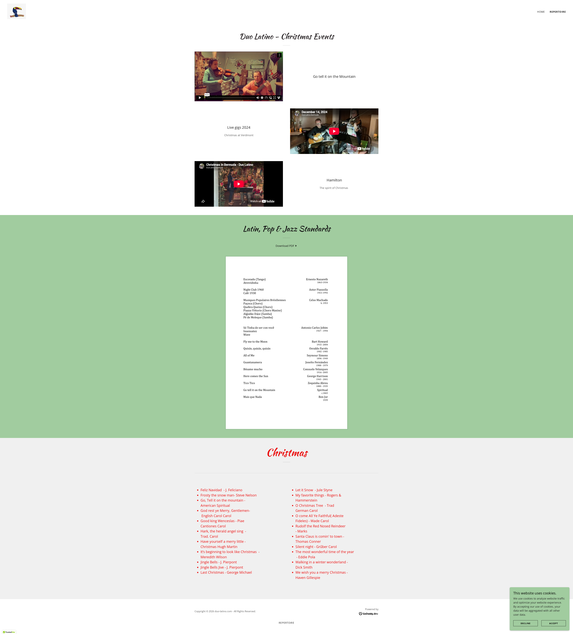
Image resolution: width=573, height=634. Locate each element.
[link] (16, 11)
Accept (553, 623)
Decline (525, 623)
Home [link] (541, 11)
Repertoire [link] (558, 11)
